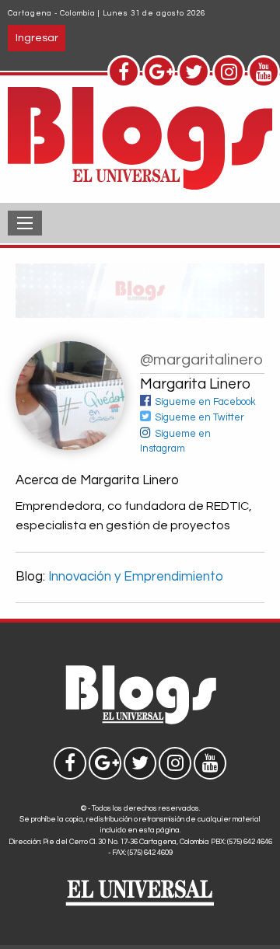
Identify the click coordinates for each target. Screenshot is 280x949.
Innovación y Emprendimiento (135, 577)
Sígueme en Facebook (205, 402)
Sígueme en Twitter (199, 418)
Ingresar (37, 38)
